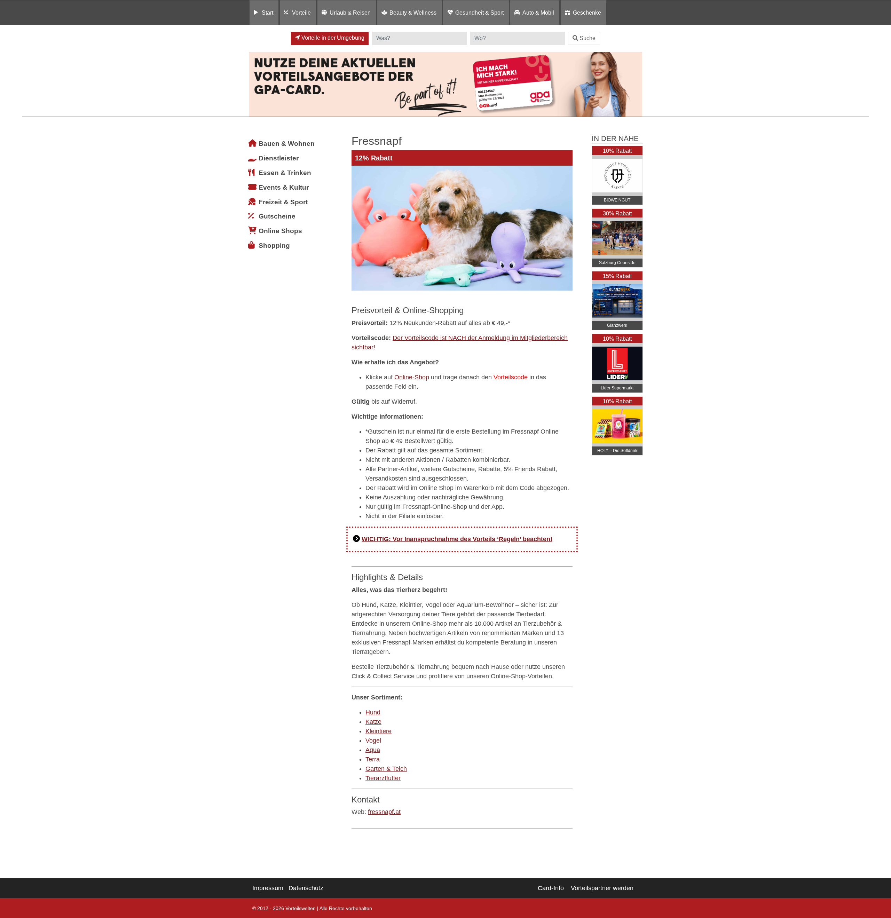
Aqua (372, 749)
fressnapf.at (384, 811)
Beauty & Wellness (412, 12)
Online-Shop (411, 377)
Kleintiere (378, 731)
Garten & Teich (386, 768)
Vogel (373, 740)
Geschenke (587, 12)
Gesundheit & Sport (479, 12)
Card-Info (551, 888)
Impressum (267, 888)
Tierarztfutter (383, 778)
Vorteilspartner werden (602, 888)
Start (267, 12)
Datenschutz (306, 888)
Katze (373, 721)
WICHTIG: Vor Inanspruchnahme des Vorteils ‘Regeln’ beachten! (457, 539)
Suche (587, 38)
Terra (372, 759)
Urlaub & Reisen (350, 12)
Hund (372, 712)
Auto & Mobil (538, 12)
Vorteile (301, 12)
